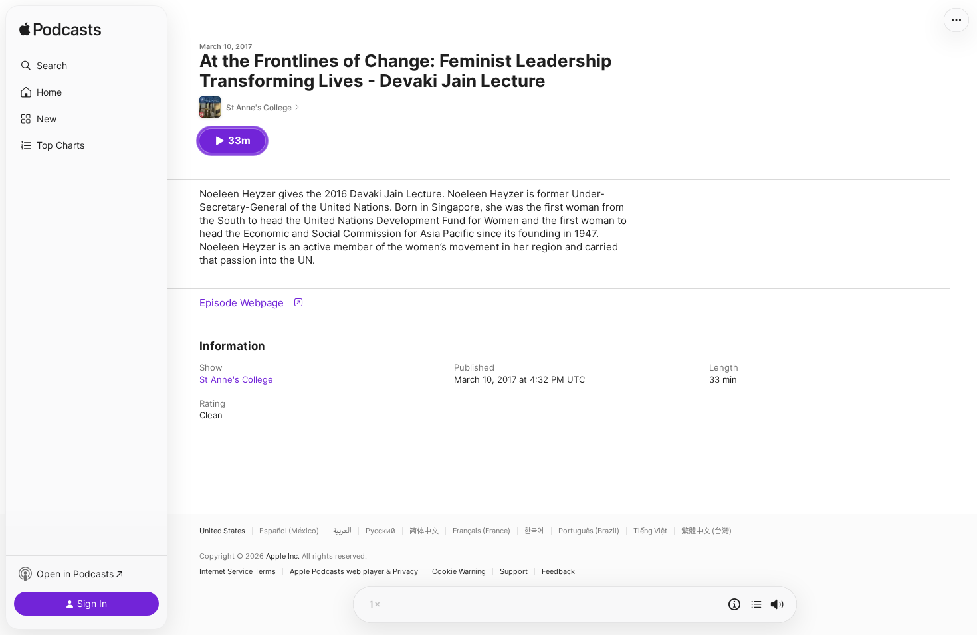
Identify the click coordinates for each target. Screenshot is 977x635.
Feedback (558, 571)
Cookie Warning (459, 571)
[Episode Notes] (734, 604)
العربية (342, 531)
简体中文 (424, 531)
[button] (86, 65)
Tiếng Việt (650, 531)
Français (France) (481, 531)
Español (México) (289, 531)
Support (514, 571)
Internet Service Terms (237, 571)
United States (222, 531)
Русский (380, 531)
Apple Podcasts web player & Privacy (354, 571)
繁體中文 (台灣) (706, 531)
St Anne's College (236, 379)
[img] (60, 30)
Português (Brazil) (588, 531)
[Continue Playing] (756, 604)
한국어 (534, 531)
